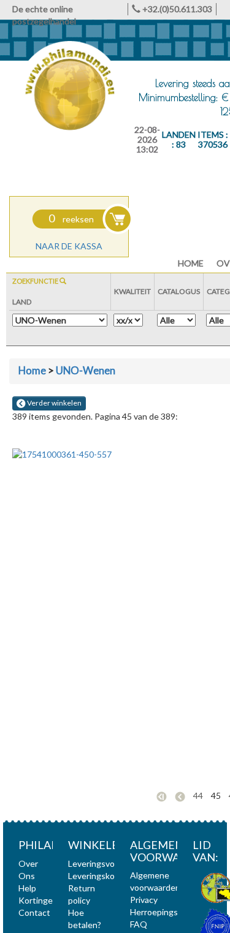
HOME (191, 263)
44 (198, 795)
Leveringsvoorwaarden (112, 863)
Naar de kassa (69, 246)
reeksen (71, 219)
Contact (34, 912)
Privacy (144, 899)
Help (27, 888)
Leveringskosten (100, 876)
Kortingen (38, 900)
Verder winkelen (54, 402)
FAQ (138, 924)
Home (32, 370)
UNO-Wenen (85, 370)
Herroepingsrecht (164, 912)
